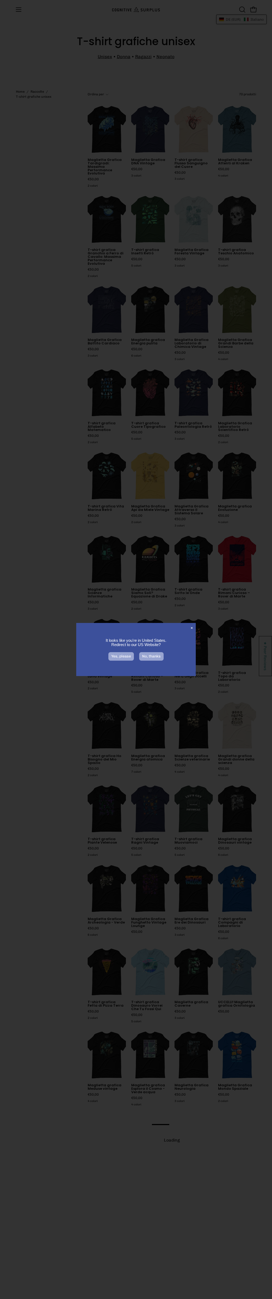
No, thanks (151, 656)
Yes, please (121, 656)
